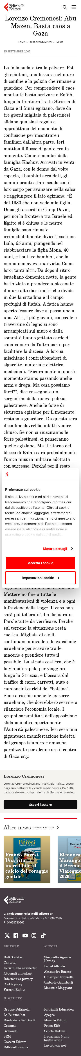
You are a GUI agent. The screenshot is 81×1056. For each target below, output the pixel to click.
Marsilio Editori (55, 1020)
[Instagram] (42, 935)
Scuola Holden (54, 1031)
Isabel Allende (54, 966)
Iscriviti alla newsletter (20, 968)
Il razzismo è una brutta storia (56, 1038)
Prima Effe (52, 1025)
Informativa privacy (18, 978)
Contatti (10, 962)
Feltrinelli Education (59, 1009)
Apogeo (49, 1014)
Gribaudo (10, 1031)
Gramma (10, 1025)
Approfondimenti (41, 42)
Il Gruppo (13, 998)
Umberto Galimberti (58, 982)
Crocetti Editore (15, 1041)
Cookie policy (13, 984)
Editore (11, 946)
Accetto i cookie (40, 563)
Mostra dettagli (55, 549)
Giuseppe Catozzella (59, 977)
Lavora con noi (55, 1045)
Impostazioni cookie (38, 578)
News (59, 42)
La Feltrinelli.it (14, 1014)
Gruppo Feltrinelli (16, 1009)
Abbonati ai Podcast (18, 973)
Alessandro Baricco (58, 971)
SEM (7, 1036)
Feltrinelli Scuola (16, 1047)
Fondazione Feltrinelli (19, 1020)
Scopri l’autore (40, 804)
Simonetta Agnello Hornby (57, 959)
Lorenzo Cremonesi (24, 776)
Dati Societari (13, 957)
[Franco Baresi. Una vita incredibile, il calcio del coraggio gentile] (27, 859)
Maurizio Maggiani (58, 987)
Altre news (29, 827)
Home (21, 42)
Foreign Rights (14, 989)
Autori (50, 946)
